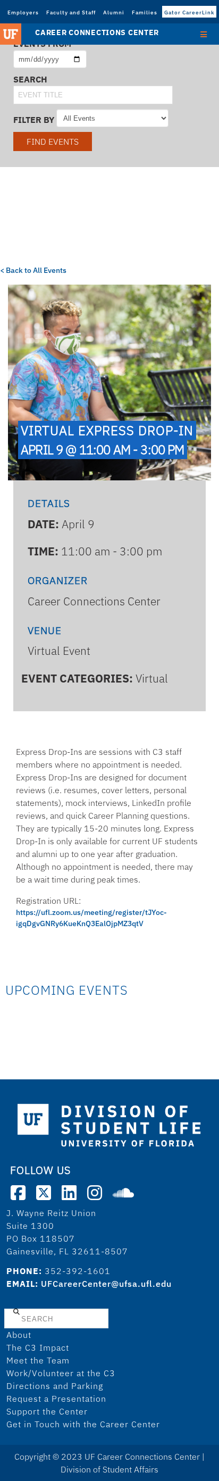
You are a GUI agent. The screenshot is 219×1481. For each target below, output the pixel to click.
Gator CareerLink (189, 12)
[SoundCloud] (123, 1193)
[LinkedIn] (69, 1193)
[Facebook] (18, 1193)
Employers (23, 12)
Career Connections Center (97, 32)
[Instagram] (94, 1193)
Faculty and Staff (71, 12)
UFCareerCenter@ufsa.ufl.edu (106, 1283)
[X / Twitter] (43, 1193)
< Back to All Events (33, 270)
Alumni (113, 12)
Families (144, 12)
